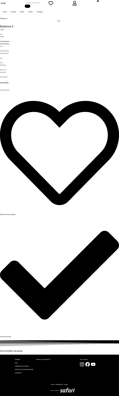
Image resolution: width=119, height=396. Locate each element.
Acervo (5, 12)
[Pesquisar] (27, 6)
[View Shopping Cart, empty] (97, 2)
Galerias (30, 12)
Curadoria (13, 12)
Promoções (39, 12)
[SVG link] (83, 390)
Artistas (22, 12)
